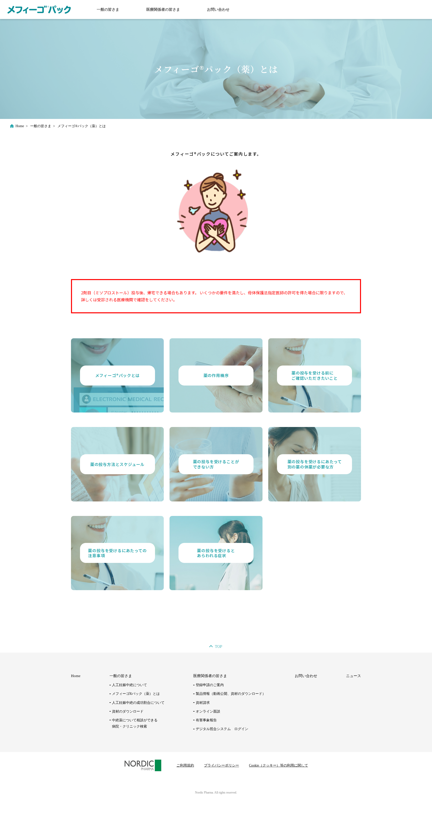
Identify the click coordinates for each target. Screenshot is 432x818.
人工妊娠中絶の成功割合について (138, 703)
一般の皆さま (108, 9)
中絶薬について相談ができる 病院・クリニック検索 (135, 723)
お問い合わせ (218, 9)
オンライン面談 (208, 711)
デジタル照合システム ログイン (222, 729)
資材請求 (203, 703)
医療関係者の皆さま (163, 9)
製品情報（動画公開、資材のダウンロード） (231, 694)
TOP (218, 646)
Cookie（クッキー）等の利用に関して (278, 765)
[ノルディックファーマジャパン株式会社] (39, 9)
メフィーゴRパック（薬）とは (136, 694)
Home (20, 126)
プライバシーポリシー (221, 765)
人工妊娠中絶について (129, 685)
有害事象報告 (206, 720)
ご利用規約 (185, 765)
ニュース (353, 676)
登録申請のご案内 (210, 685)
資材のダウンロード (128, 711)
